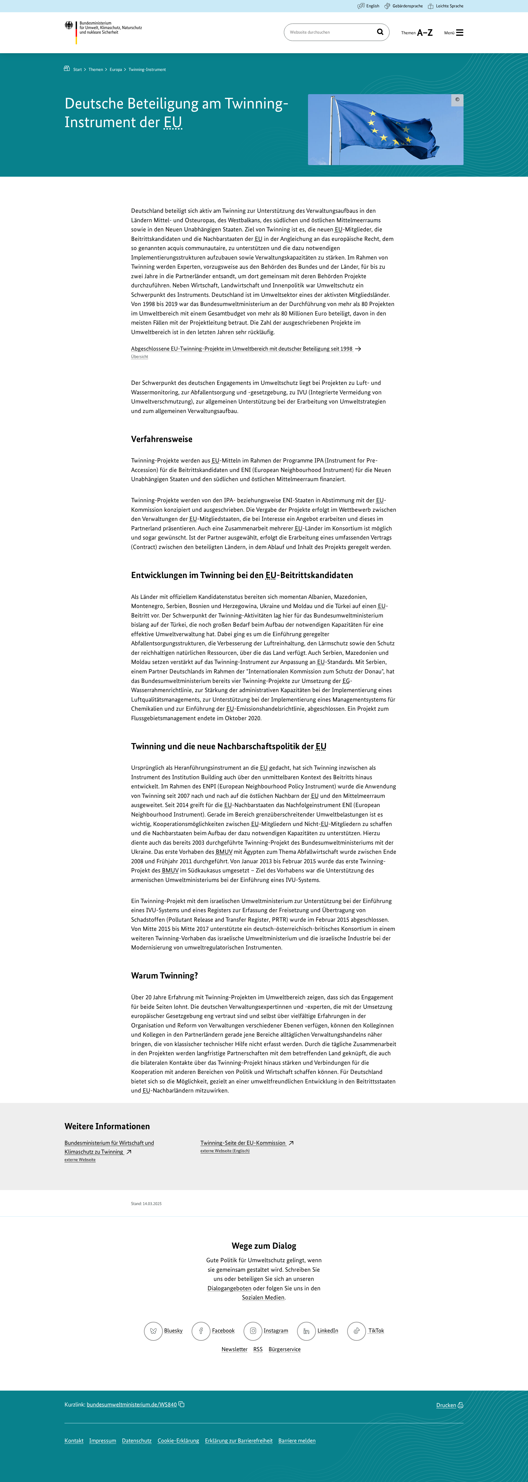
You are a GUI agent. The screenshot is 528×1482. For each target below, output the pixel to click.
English (372, 5)
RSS (258, 1349)
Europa (116, 69)
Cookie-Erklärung (178, 1440)
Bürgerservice (285, 1349)
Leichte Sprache (450, 5)
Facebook (223, 1330)
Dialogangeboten (229, 1288)
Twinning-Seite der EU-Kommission (243, 1146)
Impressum (102, 1440)
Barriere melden (297, 1440)
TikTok (376, 1330)
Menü (449, 32)
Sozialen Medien (263, 1297)
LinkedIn (327, 1330)
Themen (408, 35)
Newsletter (235, 1349)
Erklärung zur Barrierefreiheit (239, 1440)
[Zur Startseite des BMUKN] (108, 32)
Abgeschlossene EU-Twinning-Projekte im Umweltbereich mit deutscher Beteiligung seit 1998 (242, 352)
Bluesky (173, 1330)
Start (77, 69)
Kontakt (73, 1440)
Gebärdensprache (408, 5)
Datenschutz (137, 1440)
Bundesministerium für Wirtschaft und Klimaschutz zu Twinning (109, 1150)
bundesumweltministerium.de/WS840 (132, 1404)
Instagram (276, 1330)
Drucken (446, 1405)
